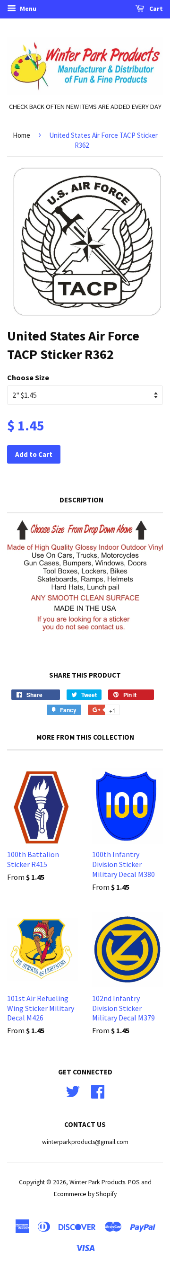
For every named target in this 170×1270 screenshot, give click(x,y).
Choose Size (28, 377)
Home (21, 135)
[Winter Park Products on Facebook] (98, 1090)
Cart (155, 8)
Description (81, 499)
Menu (27, 8)
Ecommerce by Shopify (85, 1194)
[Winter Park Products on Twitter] (73, 1090)
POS (134, 1182)
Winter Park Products (97, 1182)
